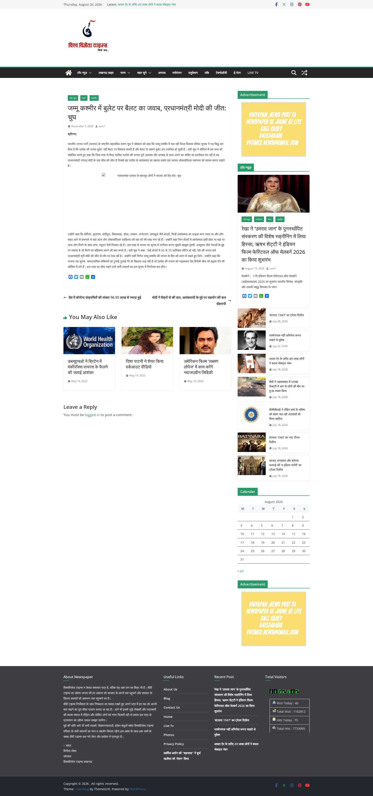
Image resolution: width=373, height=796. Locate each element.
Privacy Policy (174, 744)
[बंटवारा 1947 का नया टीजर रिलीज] (252, 443)
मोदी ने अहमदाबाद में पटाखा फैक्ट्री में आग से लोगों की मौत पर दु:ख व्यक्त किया (286, 386)
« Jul (241, 571)
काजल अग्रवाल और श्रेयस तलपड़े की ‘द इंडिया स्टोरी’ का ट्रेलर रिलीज (285, 465)
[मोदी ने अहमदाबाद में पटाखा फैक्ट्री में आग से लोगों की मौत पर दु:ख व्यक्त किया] (252, 389)
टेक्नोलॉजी (221, 73)
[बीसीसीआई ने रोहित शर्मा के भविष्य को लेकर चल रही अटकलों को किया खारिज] (252, 417)
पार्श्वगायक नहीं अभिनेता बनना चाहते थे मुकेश (285, 337)
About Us (170, 689)
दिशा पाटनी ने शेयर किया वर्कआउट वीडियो (145, 364)
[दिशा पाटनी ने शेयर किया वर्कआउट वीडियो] (147, 330)
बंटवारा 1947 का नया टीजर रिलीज (284, 439)
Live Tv (253, 73)
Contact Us (172, 707)
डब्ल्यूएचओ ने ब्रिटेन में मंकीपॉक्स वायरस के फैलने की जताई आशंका (88, 366)
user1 (102, 126)
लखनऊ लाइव (106, 73)
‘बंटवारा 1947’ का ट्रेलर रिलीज (286, 315)
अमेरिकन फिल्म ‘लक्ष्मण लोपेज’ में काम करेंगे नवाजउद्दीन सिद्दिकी (201, 366)
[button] (89, 73)
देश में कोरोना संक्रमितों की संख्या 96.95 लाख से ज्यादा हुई (105, 297)
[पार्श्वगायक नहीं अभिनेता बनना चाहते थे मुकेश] (252, 340)
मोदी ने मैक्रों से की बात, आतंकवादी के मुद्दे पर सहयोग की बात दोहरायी (189, 300)
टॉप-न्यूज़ (82, 73)
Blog (167, 698)
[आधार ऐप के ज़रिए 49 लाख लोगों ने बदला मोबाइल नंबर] (252, 364)
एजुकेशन (193, 73)
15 (293, 534)
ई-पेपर (237, 73)
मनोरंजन (177, 73)
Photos (169, 735)
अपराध (162, 73)
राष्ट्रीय (94, 98)
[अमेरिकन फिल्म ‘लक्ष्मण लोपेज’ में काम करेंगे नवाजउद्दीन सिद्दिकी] (205, 330)
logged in (92, 414)
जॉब (207, 73)
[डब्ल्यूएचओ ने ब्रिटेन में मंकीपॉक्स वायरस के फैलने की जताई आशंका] (89, 330)
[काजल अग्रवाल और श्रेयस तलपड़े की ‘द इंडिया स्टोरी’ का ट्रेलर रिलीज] (252, 468)
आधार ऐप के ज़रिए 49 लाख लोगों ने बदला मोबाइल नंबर (147, 4)
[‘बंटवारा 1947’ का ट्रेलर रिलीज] (252, 318)
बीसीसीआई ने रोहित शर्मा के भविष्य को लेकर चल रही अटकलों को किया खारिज (287, 414)
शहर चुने (142, 73)
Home (168, 717)
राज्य (123, 73)
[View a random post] (304, 73)
